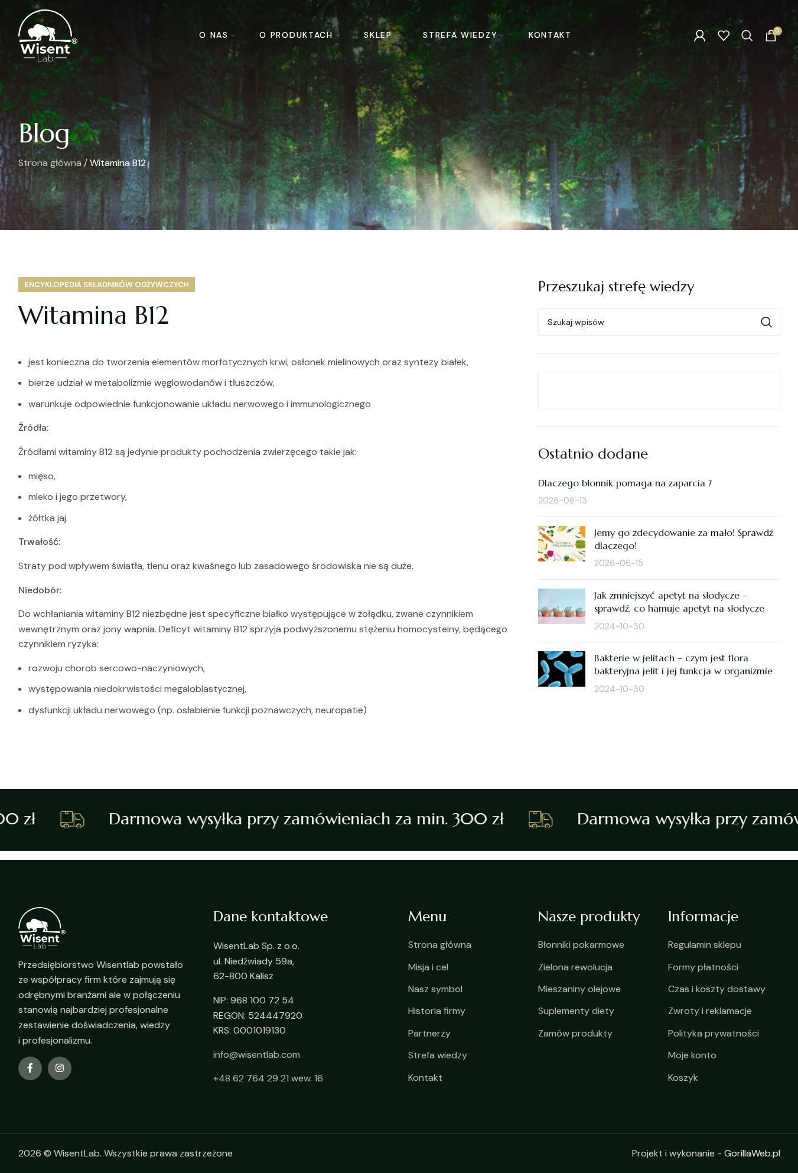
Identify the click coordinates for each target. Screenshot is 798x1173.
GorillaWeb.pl (752, 1153)
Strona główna (50, 163)
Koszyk (683, 1077)
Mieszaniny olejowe (579, 989)
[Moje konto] (700, 35)
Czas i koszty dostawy (717, 989)
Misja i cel (428, 967)
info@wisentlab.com (256, 1054)
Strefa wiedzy (437, 1055)
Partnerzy (429, 1033)
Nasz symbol (435, 989)
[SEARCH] (766, 322)
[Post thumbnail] (561, 548)
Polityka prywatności (713, 1033)
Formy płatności (703, 967)
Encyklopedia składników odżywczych (106, 285)
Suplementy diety (576, 1011)
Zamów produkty (575, 1033)
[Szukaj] (747, 35)
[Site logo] (47, 34)
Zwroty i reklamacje (710, 1011)
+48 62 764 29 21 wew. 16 (268, 1078)
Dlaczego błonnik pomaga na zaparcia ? (625, 483)
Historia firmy (436, 1011)
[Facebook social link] (30, 1068)
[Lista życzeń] (723, 35)
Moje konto (692, 1055)
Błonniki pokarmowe (581, 944)
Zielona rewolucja (575, 967)
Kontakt (425, 1077)
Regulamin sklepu (704, 944)
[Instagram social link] (59, 1068)
